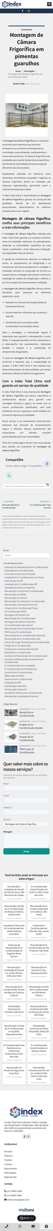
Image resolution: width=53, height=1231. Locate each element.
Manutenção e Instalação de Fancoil (21, 696)
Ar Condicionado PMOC (16, 611)
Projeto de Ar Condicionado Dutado (21, 649)
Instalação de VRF (13, 682)
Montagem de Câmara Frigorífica (20, 621)
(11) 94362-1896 (14, 1191)
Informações (29, 71)
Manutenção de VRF (14, 580)
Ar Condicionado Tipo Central (19, 625)
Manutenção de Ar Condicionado (20, 618)
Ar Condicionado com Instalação (20, 665)
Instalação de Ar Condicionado (19, 570)
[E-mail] (33, 1226)
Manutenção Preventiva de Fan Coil (21, 604)
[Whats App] (20, 1226)
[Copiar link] (48, 485)
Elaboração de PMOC (14, 675)
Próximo (44, 501)
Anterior (9, 501)
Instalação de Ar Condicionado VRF (21, 584)
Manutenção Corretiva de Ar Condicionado (25, 601)
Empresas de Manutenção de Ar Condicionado (26, 567)
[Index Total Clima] (26, 1112)
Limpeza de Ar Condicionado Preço (21, 608)
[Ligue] (6, 1226)
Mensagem (7, 831)
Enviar (27, 851)
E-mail (6, 795)
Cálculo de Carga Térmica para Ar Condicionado (27, 642)
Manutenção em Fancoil (16, 597)
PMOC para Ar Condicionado (18, 632)
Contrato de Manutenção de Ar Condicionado (26, 655)
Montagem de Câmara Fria (17, 614)
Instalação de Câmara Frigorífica (20, 587)
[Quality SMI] (26, 1218)
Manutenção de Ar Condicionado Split (22, 638)
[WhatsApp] (9, 475)
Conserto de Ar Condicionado (19, 672)
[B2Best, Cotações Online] (26, 1210)
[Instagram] (29, 11)
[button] (49, 4)
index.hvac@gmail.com (18, 1199)
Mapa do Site (10, 1177)
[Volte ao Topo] (46, 1226)
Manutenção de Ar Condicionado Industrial (25, 635)
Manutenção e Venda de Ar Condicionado (24, 591)
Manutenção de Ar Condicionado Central (24, 628)
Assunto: (7, 819)
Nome (6, 783)
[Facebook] (22, 11)
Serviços (8, 1151)
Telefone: (7, 807)
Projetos (8, 1159)
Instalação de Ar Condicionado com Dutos (24, 577)
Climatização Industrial (15, 686)
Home (18, 71)
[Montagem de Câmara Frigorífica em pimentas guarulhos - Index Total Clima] (12, 4)
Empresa (8, 1155)
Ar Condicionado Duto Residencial (21, 668)
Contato (8, 1164)
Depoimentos (10, 1168)
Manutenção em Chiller (15, 594)
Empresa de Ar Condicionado (18, 679)
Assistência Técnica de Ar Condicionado (23, 692)
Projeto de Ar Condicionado (18, 645)
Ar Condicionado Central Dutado (20, 573)
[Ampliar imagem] (26, 115)
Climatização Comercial (16, 689)
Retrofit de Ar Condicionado (18, 652)
